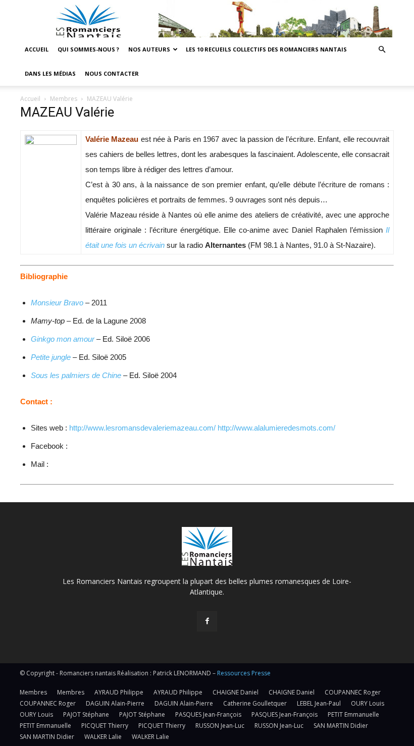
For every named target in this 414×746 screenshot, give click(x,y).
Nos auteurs (149, 49)
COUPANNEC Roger (353, 692)
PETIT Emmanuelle (353, 714)
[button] (382, 50)
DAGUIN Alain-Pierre (115, 703)
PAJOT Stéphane (86, 714)
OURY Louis (367, 703)
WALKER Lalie (103, 736)
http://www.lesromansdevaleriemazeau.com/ (142, 427)
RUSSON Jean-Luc (219, 725)
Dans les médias (50, 73)
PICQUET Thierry (104, 725)
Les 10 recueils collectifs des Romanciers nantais (266, 49)
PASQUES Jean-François (208, 714)
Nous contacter (112, 73)
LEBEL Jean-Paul (319, 703)
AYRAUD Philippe (118, 692)
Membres (63, 98)
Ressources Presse (244, 673)
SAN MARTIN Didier (341, 725)
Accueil (36, 49)
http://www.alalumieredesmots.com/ (276, 427)
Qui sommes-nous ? (88, 49)
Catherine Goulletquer (255, 703)
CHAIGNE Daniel (235, 692)
